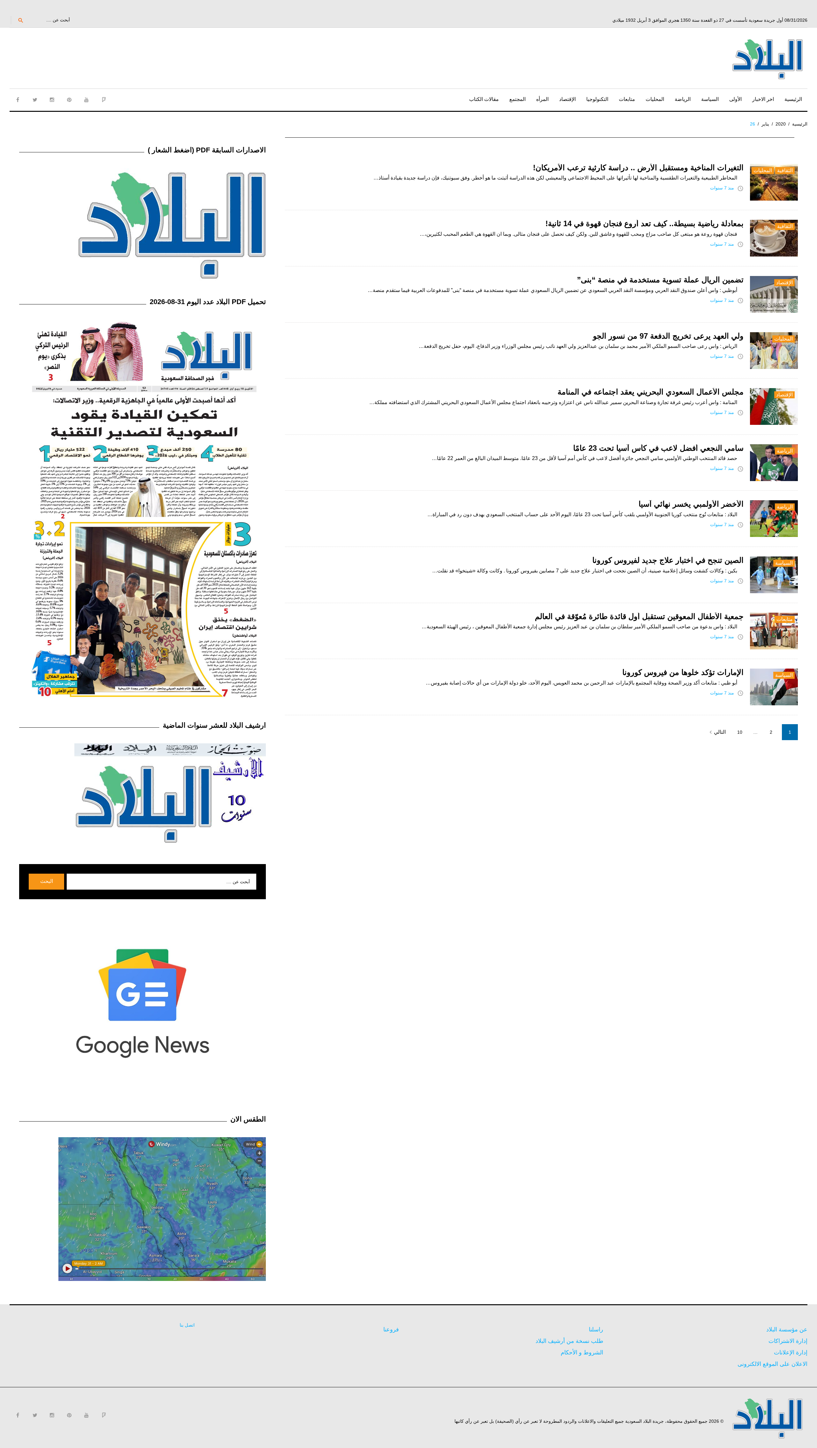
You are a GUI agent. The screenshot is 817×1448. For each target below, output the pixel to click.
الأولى (735, 99)
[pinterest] (69, 100)
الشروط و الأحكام (582, 1352)
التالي (717, 732)
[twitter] (35, 100)
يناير (765, 123)
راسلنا (596, 1329)
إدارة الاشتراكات (787, 1341)
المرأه (542, 99)
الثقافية (785, 170)
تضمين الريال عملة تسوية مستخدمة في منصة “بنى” (660, 279)
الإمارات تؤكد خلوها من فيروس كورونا (683, 672)
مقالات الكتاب (484, 99)
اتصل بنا (187, 1325)
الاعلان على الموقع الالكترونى (772, 1364)
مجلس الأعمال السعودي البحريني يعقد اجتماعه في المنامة (651, 391)
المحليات (655, 99)
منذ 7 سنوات (722, 187)
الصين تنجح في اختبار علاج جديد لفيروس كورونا (668, 560)
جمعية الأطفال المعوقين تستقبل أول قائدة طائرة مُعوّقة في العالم (639, 616)
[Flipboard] (104, 100)
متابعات (627, 99)
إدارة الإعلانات (790, 1352)
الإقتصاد (567, 99)
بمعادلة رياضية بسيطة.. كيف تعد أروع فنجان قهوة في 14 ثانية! (644, 223)
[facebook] (18, 100)
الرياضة (683, 99)
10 (739, 732)
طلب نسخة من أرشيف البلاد (569, 1341)
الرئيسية (793, 99)
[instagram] (52, 100)
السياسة (710, 99)
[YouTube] (86, 100)
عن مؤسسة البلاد (786, 1329)
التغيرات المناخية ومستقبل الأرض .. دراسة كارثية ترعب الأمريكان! (638, 167)
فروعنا (391, 1329)
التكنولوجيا (597, 99)
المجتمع (517, 99)
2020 (781, 123)
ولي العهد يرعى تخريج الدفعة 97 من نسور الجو (668, 336)
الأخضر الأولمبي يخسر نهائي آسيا (691, 504)
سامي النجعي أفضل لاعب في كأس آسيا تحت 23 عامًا (658, 448)
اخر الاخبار (763, 99)
